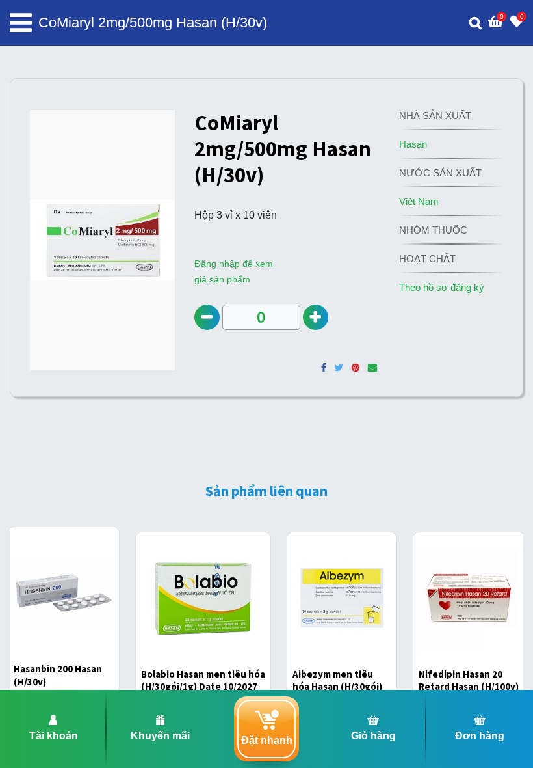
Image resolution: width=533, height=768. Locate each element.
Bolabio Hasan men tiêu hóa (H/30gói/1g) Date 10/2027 (203, 680)
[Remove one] (207, 317)
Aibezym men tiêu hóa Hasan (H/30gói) (337, 680)
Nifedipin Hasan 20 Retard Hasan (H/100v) (469, 680)
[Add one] (315, 317)
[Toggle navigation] (21, 23)
